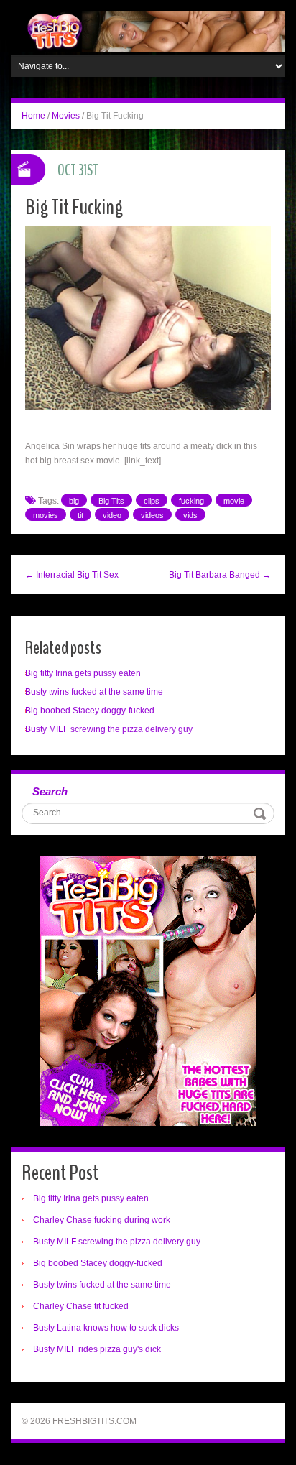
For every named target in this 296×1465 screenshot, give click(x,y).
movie (233, 500)
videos (152, 515)
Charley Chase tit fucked (81, 1306)
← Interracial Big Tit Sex (72, 575)
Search (50, 791)
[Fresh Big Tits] (148, 31)
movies (45, 515)
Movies (66, 116)
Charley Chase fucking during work (101, 1220)
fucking (191, 500)
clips (151, 500)
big (74, 500)
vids (190, 515)
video (112, 515)
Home (33, 116)
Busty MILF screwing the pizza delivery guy (109, 729)
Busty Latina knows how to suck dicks (106, 1328)
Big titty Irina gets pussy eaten (83, 673)
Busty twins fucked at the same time (94, 692)
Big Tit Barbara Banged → (220, 575)
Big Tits (111, 500)
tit (80, 515)
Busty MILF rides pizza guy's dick (97, 1349)
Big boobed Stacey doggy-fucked (89, 711)
